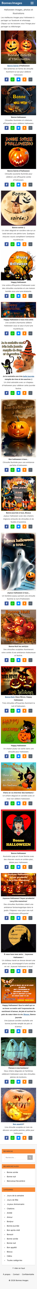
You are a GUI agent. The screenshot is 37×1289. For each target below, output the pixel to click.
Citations (10, 1208)
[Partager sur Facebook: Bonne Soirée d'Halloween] (7, 79)
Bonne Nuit (10, 697)
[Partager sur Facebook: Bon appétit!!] (7, 1138)
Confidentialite (28, 1274)
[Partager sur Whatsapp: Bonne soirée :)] (12, 244)
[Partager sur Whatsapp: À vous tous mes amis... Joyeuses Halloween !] (12, 971)
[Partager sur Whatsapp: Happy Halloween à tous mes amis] (12, 333)
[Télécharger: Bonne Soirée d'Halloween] (24, 79)
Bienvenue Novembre (16, 1181)
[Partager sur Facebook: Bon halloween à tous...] (7, 470)
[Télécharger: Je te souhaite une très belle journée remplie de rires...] (24, 393)
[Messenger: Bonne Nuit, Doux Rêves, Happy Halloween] (18, 711)
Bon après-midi (13, 1230)
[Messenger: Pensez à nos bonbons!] (18, 1082)
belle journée (28, 376)
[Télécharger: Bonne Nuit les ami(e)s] (24, 660)
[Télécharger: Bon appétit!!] (24, 1138)
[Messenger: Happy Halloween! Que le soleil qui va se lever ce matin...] (18, 1031)
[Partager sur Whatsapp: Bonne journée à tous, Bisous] (12, 526)
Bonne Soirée (13, 66)
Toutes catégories (14, 1260)
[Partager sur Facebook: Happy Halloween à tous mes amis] (7, 333)
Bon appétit (18, 1124)
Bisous (26, 1014)
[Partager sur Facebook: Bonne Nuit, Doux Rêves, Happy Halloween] (7, 711)
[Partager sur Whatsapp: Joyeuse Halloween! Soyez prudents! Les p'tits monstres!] (12, 918)
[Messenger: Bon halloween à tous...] (18, 470)
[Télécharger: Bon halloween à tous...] (24, 470)
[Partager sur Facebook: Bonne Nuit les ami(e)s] (7, 660)
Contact (16, 1274)
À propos (6, 1274)
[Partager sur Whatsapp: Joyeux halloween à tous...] (12, 603)
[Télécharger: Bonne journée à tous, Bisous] (24, 526)
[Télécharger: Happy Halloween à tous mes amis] (24, 333)
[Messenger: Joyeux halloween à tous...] (18, 603)
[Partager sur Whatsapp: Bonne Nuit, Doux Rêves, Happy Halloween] (12, 711)
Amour (10, 1217)
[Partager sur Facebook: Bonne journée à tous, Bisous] (7, 526)
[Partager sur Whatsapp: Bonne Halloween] (12, 128)
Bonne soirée (12, 1172)
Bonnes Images (22, 1280)
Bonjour (10, 1221)
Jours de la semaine (15, 1196)
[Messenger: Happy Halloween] (18, 296)
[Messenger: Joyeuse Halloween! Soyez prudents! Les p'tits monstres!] (18, 918)
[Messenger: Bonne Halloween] (18, 128)
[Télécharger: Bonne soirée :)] (24, 244)
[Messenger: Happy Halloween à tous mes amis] (18, 333)
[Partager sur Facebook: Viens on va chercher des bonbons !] (7, 803)
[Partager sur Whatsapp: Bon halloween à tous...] (12, 470)
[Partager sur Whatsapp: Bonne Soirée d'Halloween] (12, 79)
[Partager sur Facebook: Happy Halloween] (7, 296)
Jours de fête (12, 1200)
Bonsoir (10, 1234)
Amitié (9, 1213)
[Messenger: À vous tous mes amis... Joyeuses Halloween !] (18, 971)
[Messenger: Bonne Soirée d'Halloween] (18, 79)
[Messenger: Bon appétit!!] (18, 1138)
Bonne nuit (11, 1176)
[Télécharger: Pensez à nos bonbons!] (24, 1082)
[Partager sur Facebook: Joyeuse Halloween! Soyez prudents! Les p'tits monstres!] (7, 918)
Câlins (9, 1256)
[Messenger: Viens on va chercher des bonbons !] (18, 803)
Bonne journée (13, 1226)
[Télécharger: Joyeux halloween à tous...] (24, 603)
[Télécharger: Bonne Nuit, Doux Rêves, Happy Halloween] (24, 711)
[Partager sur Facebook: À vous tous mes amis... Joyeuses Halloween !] (7, 971)
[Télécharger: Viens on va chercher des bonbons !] (24, 803)
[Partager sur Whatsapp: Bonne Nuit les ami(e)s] (12, 660)
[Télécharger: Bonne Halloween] (24, 128)
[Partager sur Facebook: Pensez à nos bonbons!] (7, 1082)
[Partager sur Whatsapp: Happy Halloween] (12, 296)
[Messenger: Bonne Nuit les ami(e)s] (18, 660)
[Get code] (30, 79)
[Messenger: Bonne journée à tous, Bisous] (18, 526)
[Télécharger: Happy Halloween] (24, 296)
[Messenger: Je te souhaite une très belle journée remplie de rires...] (18, 393)
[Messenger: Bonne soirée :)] (18, 244)
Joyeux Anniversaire (15, 1204)
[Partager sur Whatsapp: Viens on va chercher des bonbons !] (12, 803)
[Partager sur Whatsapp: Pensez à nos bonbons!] (12, 1082)
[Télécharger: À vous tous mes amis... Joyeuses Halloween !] (24, 971)
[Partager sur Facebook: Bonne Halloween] (7, 128)
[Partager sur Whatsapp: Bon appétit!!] (12, 1138)
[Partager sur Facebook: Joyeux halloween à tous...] (7, 603)
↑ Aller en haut (18, 1268)
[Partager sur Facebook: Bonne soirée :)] (7, 244)
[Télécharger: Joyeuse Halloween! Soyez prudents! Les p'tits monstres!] (24, 918)
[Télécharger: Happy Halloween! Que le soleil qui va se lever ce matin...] (24, 1031)
